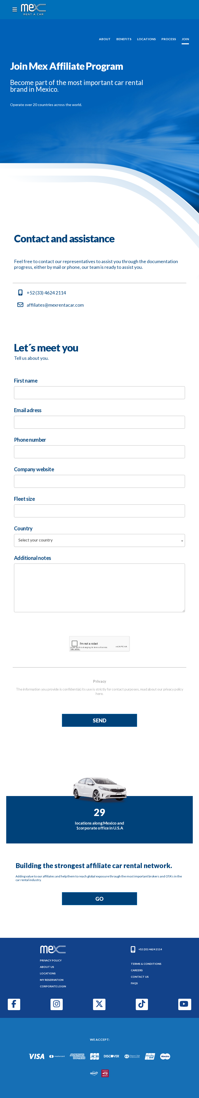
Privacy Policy (51, 960)
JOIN (185, 39)
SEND (99, 720)
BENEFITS (123, 39)
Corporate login (53, 986)
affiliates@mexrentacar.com (55, 305)
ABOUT (105, 39)
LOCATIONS (146, 39)
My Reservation (51, 979)
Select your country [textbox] (35, 539)
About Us (47, 966)
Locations (48, 973)
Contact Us (140, 976)
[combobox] (99, 540)
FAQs (134, 983)
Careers (137, 970)
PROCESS (168, 39)
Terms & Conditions (146, 963)
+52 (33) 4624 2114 (46, 292)
